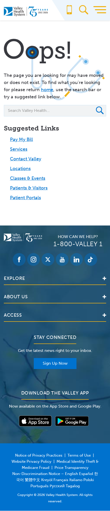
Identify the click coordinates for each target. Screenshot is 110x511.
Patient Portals (25, 197)
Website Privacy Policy (31, 461)
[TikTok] (90, 259)
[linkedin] (76, 259)
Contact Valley (25, 159)
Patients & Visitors (29, 188)
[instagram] (33, 259)
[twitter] (47, 259)
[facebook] (19, 259)
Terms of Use (79, 455)
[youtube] (62, 259)
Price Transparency (71, 467)
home (47, 89)
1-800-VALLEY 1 (77, 244)
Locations (20, 168)
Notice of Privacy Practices (38, 455)
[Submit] (100, 111)
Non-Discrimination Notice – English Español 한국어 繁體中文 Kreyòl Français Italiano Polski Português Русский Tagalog (55, 479)
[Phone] (69, 12)
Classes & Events (27, 178)
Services (18, 149)
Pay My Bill (21, 139)
